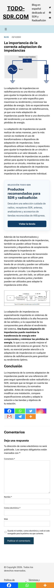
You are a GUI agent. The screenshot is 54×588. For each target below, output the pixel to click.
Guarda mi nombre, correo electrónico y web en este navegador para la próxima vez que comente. (28, 532)
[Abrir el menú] (5, 29)
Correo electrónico (12, 508)
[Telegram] (20, 416)
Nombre (8, 497)
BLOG (6, 37)
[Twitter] (31, 410)
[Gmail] (9, 416)
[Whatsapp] (20, 410)
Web (6, 519)
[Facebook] (9, 410)
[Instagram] (41, 410)
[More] (31, 416)
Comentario (9, 459)
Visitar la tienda (27, 224)
